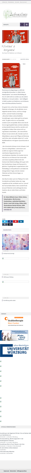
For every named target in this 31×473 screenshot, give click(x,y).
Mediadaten (11, 2)
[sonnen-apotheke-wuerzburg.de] (0, 421)
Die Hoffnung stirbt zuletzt (9, 300)
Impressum (6, 471)
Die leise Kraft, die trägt (8, 253)
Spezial (27, 59)
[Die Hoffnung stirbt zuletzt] (15, 290)
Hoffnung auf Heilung (8, 277)
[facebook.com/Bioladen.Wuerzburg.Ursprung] (0, 411)
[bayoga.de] (0, 366)
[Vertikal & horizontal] (15, 37)
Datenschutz (13, 471)
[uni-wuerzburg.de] (14, 356)
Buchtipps (23, 59)
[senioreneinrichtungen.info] (0, 416)
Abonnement (23, 2)
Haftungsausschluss (22, 471)
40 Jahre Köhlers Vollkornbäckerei (9, 448)
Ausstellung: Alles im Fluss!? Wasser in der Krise (12, 444)
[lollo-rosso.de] (0, 402)
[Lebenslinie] (15, 13)
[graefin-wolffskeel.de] (0, 376)
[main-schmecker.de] (0, 381)
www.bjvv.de (8, 209)
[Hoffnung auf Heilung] (15, 266)
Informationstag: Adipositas (7, 451)
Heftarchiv (4, 2)
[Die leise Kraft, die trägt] (15, 243)
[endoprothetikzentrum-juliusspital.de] (14, 340)
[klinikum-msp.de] (0, 406)
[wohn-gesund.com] (0, 361)
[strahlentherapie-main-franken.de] (14, 326)
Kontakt (17, 2)
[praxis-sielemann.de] (0, 386)
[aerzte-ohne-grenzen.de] (0, 371)
